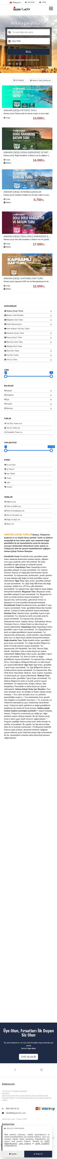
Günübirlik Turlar (14, 432)
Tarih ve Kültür (13, 506)
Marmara (9, 408)
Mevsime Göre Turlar (14, 342)
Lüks (8, 482)
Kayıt (44, 2)
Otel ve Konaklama (15, 511)
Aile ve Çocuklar (14, 515)
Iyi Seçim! (10, 469)
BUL (28, 51)
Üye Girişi (30, 2)
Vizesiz (9, 487)
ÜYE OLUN (27, 1056)
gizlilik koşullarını (42, 1144)
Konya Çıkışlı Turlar (14, 337)
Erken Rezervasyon (14, 324)
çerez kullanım (25, 1144)
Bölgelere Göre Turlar (14, 320)
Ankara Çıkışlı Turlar (14, 311)
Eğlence (11, 502)
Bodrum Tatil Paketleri (14, 315)
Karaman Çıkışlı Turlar (15, 333)
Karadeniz (9, 395)
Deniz (10, 524)
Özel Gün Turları (12, 351)
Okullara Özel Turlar (14, 346)
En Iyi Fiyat (10, 465)
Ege (7, 399)
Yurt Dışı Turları (12, 355)
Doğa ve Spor (13, 520)
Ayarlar (14, 1154)
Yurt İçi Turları (11, 360)
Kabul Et (39, 1154)
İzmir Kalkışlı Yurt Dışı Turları (18, 329)
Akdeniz (8, 391)
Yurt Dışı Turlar (14, 423)
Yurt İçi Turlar (13, 428)
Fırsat (8, 478)
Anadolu (8, 404)
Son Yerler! (10, 474)
